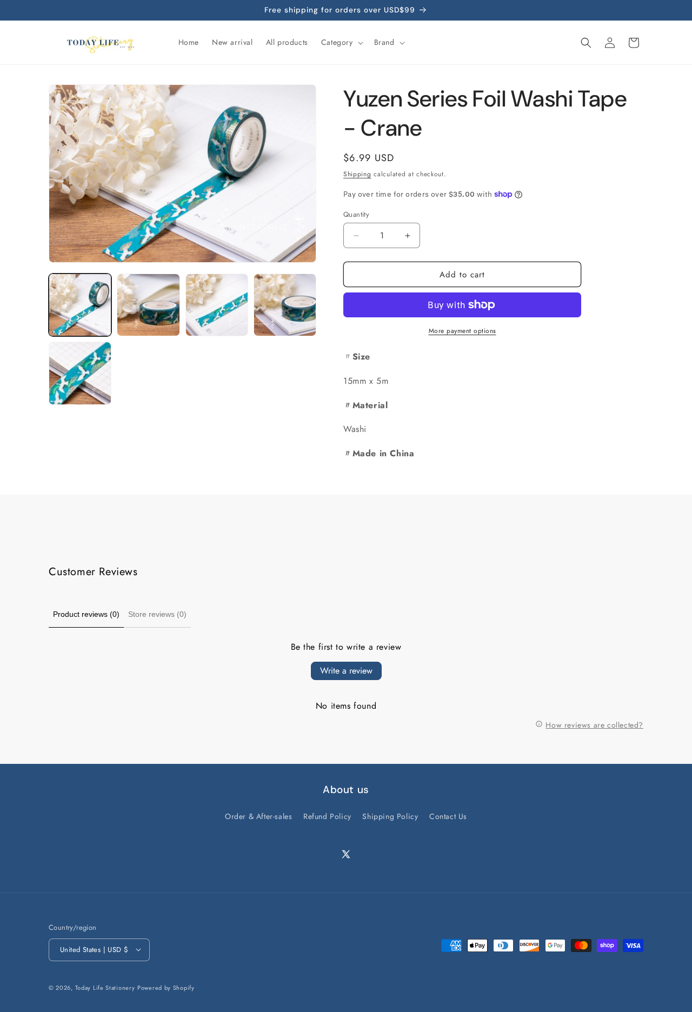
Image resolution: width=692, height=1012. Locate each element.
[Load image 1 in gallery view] (80, 305)
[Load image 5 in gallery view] (80, 373)
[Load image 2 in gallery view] (148, 305)
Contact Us (448, 816)
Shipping (357, 174)
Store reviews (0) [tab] (157, 614)
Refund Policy (327, 816)
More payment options (462, 331)
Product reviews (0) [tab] (86, 614)
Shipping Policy (390, 816)
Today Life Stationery (105, 987)
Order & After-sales (258, 816)
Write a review (346, 670)
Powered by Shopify (166, 987)
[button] (341, 42)
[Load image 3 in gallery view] (216, 305)
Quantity (356, 214)
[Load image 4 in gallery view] (285, 305)
